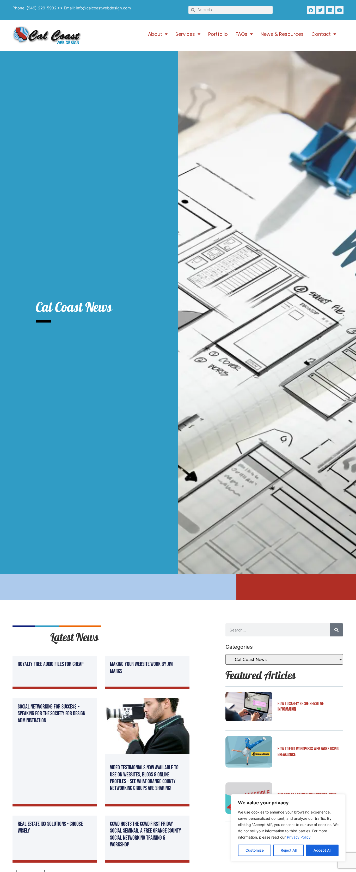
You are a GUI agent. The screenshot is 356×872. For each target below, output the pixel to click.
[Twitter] (320, 10)
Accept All (322, 850)
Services (185, 34)
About (155, 34)
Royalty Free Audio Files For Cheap (50, 664)
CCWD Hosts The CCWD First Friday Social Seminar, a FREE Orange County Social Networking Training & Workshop (145, 834)
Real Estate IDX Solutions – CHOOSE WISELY (50, 827)
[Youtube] (339, 10)
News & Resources (282, 34)
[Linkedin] (330, 10)
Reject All (289, 850)
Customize (254, 850)
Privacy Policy (299, 837)
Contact (321, 34)
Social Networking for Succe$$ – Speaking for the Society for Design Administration (51, 713)
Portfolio (218, 34)
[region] (288, 828)
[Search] (336, 629)
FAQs (241, 34)
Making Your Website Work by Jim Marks (141, 668)
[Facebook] (311, 10)
